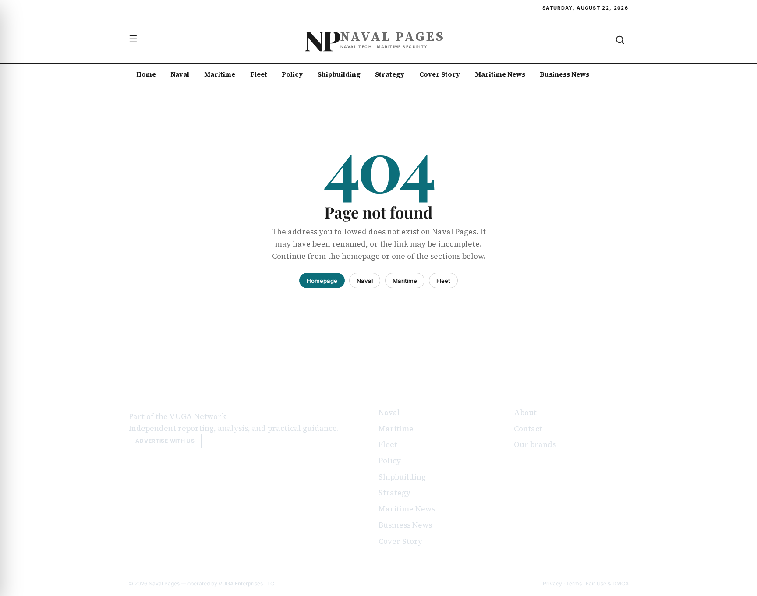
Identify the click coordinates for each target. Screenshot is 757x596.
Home (146, 74)
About (525, 412)
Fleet (258, 74)
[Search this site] (620, 40)
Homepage (322, 280)
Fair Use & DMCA (607, 583)
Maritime (219, 74)
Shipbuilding (339, 74)
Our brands (535, 444)
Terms (574, 583)
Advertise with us (165, 440)
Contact (528, 428)
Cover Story (439, 74)
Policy (292, 74)
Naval (179, 74)
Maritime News (500, 74)
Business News (564, 74)
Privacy (552, 583)
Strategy (389, 74)
